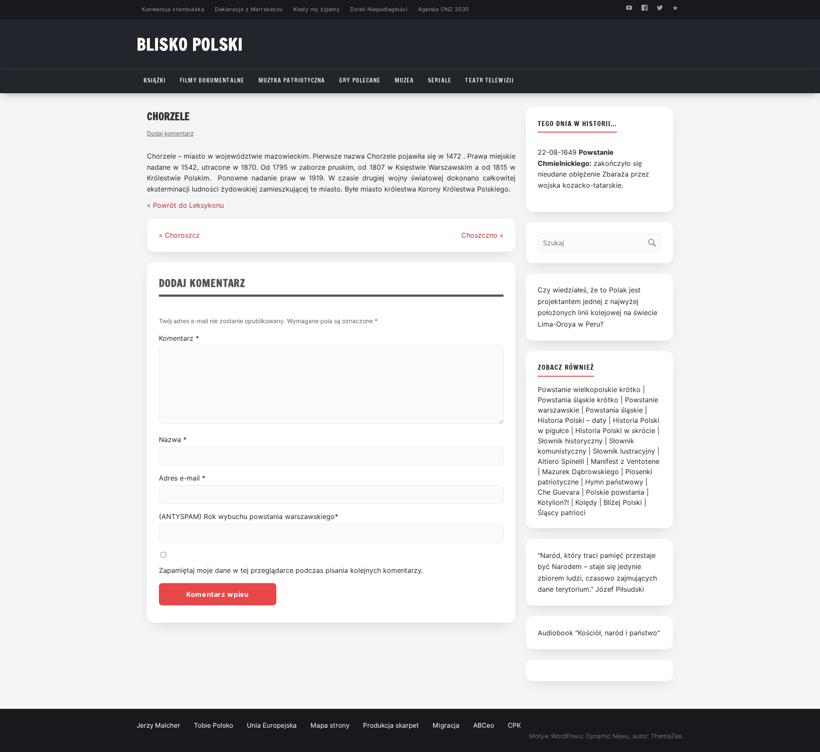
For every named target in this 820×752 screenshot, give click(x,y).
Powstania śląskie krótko (578, 399)
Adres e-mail (182, 478)
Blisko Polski (190, 44)
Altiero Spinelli (561, 461)
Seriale (439, 80)
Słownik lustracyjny (624, 451)
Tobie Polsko (213, 725)
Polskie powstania (615, 492)
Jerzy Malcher (158, 725)
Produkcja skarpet (391, 725)
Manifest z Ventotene (625, 461)
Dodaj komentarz (170, 133)
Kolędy (586, 502)
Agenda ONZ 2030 (443, 9)
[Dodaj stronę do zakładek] (675, 7)
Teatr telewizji (489, 80)
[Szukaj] (654, 240)
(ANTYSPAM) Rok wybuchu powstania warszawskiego (248, 516)
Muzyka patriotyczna (291, 80)
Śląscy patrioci (562, 512)
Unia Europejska (272, 725)
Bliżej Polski (622, 502)
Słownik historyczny (570, 440)
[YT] (628, 7)
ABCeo (483, 725)
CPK (514, 725)
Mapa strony (329, 725)
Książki (155, 80)
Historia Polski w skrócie (615, 430)
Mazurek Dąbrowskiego (580, 471)
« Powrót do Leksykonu (185, 205)
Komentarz (179, 338)
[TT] (660, 7)
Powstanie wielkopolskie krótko (589, 389)
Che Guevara (559, 492)
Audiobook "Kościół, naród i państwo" (599, 632)
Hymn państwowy (614, 482)
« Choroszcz (179, 235)
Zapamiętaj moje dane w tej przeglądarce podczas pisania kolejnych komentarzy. (291, 570)
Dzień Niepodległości (378, 9)
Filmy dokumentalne (212, 80)
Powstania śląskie (614, 410)
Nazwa (173, 439)
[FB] (644, 7)
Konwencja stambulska (173, 9)
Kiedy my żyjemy (316, 9)
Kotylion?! (553, 502)
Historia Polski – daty (572, 420)
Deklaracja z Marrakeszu (248, 9)
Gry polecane (360, 80)
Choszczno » (482, 235)
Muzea (404, 80)
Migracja (446, 725)
